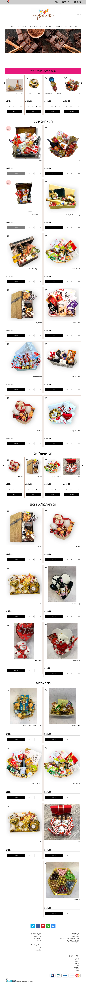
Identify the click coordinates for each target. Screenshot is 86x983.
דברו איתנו (49, 26)
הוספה (14, 112)
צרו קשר (39, 940)
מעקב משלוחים (37, 936)
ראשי (76, 26)
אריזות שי (68, 26)
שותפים (39, 949)
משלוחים (77, 2)
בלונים (77, 969)
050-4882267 (72, 942)
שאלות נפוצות (37, 938)
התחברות (39, 947)
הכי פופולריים (22, 26)
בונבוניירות (33, 26)
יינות (41, 26)
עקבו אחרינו (38, 951)
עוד (13, 26)
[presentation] (4, 83)
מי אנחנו (59, 26)
